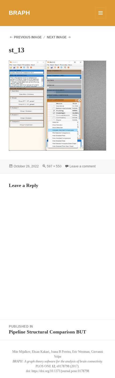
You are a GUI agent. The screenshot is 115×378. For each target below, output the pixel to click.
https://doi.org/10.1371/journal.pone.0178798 (60, 371)
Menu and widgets (100, 18)
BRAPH (19, 12)
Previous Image (28, 37)
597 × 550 (54, 166)
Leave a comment (82, 166)
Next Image (57, 37)
